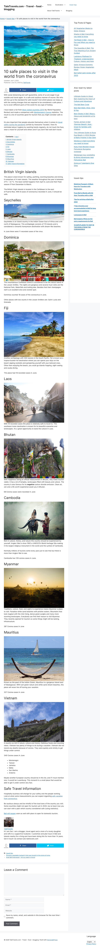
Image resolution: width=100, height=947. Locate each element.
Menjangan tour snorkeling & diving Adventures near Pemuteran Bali (84, 157)
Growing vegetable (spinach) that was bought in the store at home (28, 855)
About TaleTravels (53, 11)
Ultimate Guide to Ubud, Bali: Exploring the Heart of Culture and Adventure (84, 98)
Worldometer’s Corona (42, 112)
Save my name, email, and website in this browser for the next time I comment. (33, 916)
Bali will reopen (10, 813)
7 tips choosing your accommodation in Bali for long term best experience (85, 208)
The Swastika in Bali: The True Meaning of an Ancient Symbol (85, 50)
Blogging (69, 11)
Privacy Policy (91, 944)
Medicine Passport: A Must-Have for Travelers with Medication (84, 186)
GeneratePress (52, 940)
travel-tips (73, 5)
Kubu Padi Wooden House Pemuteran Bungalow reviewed (84, 149)
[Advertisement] (85, 270)
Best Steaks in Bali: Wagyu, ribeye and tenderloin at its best (84, 116)
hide (16, 136)
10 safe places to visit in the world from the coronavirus (84, 227)
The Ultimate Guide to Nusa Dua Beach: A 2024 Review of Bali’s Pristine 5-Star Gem (85, 135)
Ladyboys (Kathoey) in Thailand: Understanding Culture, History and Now (84, 58)
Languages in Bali (80, 215)
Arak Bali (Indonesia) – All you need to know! (20, 857)
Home (49, 5)
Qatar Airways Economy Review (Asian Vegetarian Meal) (84, 67)
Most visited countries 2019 (33, 110)
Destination (59, 5)
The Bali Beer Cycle (81, 105)
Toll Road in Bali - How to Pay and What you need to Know (84, 42)
